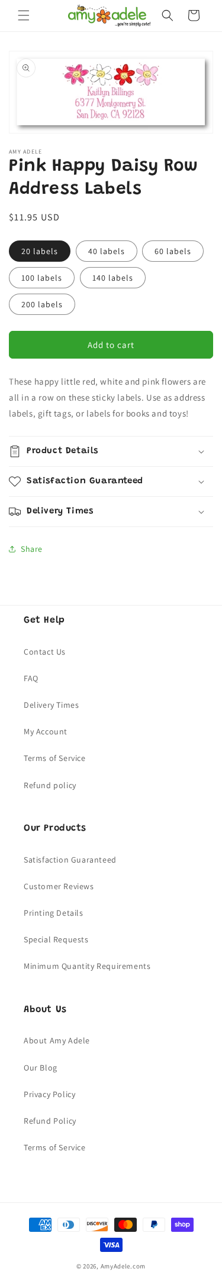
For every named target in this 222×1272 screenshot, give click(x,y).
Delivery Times (51, 705)
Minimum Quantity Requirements (87, 966)
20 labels (39, 251)
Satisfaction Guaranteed (70, 859)
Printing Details (53, 912)
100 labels (41, 277)
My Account (45, 731)
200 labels (42, 304)
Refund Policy (50, 1120)
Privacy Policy (49, 1094)
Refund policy (50, 785)
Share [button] (32, 549)
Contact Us (45, 651)
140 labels (112, 277)
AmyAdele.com (123, 1266)
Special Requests (56, 939)
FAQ (31, 678)
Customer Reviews (59, 886)
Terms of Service (55, 758)
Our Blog (40, 1067)
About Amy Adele (57, 1040)
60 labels (173, 251)
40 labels (106, 251)
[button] (24, 15)
